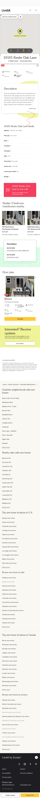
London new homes (8, 673)
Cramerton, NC (7, 466)
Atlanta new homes (8, 518)
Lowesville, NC (7, 495)
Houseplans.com (25, 785)
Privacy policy (6, 777)
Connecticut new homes (10, 602)
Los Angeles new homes (10, 555)
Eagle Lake (5, 439)
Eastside (5, 443)
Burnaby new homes (9, 649)
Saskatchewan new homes (11, 745)
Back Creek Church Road (10, 398)
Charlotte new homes (9, 526)
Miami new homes (8, 559)
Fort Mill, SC (6, 474)
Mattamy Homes (14, 61)
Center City (6, 419)
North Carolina (13, 384)
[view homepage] (6, 10)
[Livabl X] (19, 764)
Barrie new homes (8, 640)
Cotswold (5, 427)
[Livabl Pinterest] (36, 764)
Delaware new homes (9, 606)
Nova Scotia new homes (10, 725)
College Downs (7, 423)
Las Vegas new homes (9, 551)
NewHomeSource (8, 785)
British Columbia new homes (11, 704)
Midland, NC (6, 503)
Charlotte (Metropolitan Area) (29, 384)
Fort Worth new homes (9, 538)
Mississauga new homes (10, 681)
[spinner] (30, 10)
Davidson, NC (6, 470)
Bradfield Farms (7, 415)
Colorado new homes (9, 598)
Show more (32, 108)
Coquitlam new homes (9, 657)
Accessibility (6, 773)
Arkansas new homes (9, 590)
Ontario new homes (8, 733)
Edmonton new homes (9, 661)
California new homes (9, 594)
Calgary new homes (8, 653)
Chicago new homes (9, 530)
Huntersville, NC (7, 483)
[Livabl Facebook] (30, 764)
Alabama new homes (9, 578)
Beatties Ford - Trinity (9, 406)
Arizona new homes (8, 586)
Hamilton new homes (9, 665)
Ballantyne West (7, 402)
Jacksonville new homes (10, 547)
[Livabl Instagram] (25, 764)
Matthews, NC (7, 499)
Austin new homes (8, 522)
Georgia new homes (9, 619)
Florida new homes (8, 614)
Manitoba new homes (9, 708)
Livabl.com (11, 370)
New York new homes (9, 563)
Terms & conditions (26, 773)
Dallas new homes (8, 534)
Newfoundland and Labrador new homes (15, 716)
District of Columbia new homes (13, 610)
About (4, 769)
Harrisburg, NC (7, 479)
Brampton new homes (9, 644)
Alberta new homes (8, 700)
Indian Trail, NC (7, 487)
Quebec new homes (9, 741)
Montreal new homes (9, 685)
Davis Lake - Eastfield (9, 431)
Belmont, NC (6, 458)
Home (5, 384)
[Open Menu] (36, 10)
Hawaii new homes (8, 623)
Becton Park (6, 410)
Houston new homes (9, 543)
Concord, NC (6, 462)
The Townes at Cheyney (26, 61)
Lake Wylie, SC (7, 491)
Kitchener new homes (9, 669)
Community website (19, 75)
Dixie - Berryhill (7, 435)
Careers (22, 769)
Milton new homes (8, 677)
